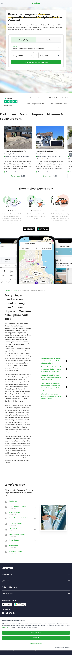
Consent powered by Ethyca (61, 647)
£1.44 (50, 176)
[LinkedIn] (14, 613)
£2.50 (18, 176)
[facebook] (3, 613)
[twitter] (10, 613)
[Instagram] (7, 613)
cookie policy (6, 627)
